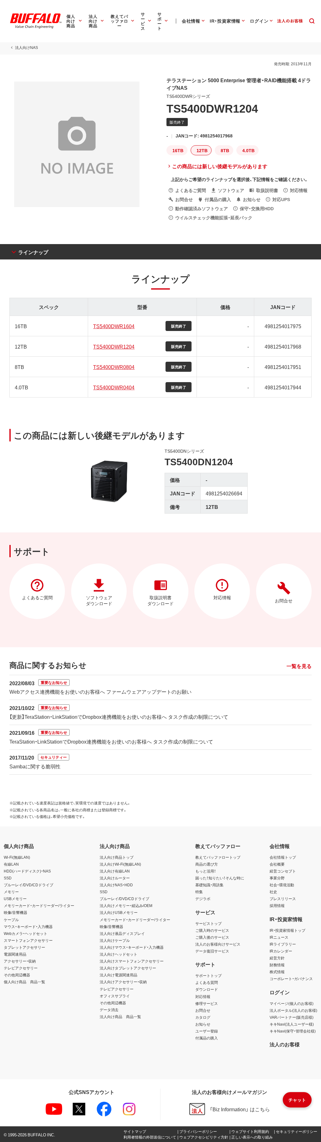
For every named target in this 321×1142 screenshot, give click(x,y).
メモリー (11, 891)
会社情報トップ (283, 857)
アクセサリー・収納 (20, 961)
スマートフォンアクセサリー (28, 940)
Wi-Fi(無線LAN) (17, 857)
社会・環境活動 (282, 885)
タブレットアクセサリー (24, 947)
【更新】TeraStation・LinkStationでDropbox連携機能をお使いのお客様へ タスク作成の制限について (118, 716)
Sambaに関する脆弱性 (35, 766)
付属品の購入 (206, 1038)
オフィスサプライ (115, 996)
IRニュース (279, 937)
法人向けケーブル (115, 940)
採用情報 (277, 905)
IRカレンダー (281, 951)
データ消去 (109, 1009)
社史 (273, 891)
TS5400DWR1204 (113, 346)
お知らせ (202, 1024)
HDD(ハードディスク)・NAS (27, 871)
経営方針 (277, 958)
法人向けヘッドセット (118, 954)
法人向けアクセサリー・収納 (123, 982)
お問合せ (202, 1010)
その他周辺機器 (17, 975)
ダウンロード (206, 989)
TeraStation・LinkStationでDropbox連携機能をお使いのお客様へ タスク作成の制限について (111, 741)
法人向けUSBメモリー (119, 912)
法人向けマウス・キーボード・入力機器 (132, 947)
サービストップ (208, 923)
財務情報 (277, 965)
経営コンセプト (283, 871)
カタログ (202, 1017)
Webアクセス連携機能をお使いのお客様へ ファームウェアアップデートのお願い (100, 691)
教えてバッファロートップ (217, 857)
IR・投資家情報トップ (287, 930)
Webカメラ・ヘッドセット (25, 933)
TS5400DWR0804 (113, 367)
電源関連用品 (15, 954)
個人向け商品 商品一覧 (24, 982)
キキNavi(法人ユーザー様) (292, 1024)
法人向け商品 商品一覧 (120, 1016)
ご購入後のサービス (212, 937)
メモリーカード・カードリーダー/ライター (39, 905)
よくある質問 (206, 982)
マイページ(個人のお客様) (291, 1003)
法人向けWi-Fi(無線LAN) (120, 864)
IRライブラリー (283, 944)
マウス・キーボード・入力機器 (28, 926)
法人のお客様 (285, 1044)
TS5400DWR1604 (113, 326)
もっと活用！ (205, 871)
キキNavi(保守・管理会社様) (293, 1031)
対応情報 (202, 996)
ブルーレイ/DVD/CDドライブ (28, 885)
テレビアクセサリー (21, 968)
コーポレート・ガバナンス (291, 978)
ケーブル (11, 919)
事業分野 (277, 878)
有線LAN (11, 864)
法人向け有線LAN (115, 871)
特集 (199, 891)
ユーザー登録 (206, 1031)
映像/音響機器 (15, 912)
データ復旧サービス (212, 951)
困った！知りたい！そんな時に (219, 878)
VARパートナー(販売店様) (291, 1017)
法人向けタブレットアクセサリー (128, 968)
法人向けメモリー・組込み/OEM (126, 905)
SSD (8, 878)
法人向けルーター (115, 878)
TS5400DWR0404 (113, 387)
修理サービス (206, 1003)
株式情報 (277, 971)
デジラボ (202, 898)
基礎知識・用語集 (209, 885)
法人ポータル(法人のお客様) (293, 1010)
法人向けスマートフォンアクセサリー (132, 961)
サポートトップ (208, 975)
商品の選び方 (206, 864)
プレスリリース (283, 898)
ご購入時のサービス (212, 930)
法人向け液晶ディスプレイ (122, 933)
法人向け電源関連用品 (118, 975)
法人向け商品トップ (117, 857)
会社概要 (277, 864)
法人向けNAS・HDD (116, 885)
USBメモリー (15, 898)
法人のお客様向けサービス (217, 944)
